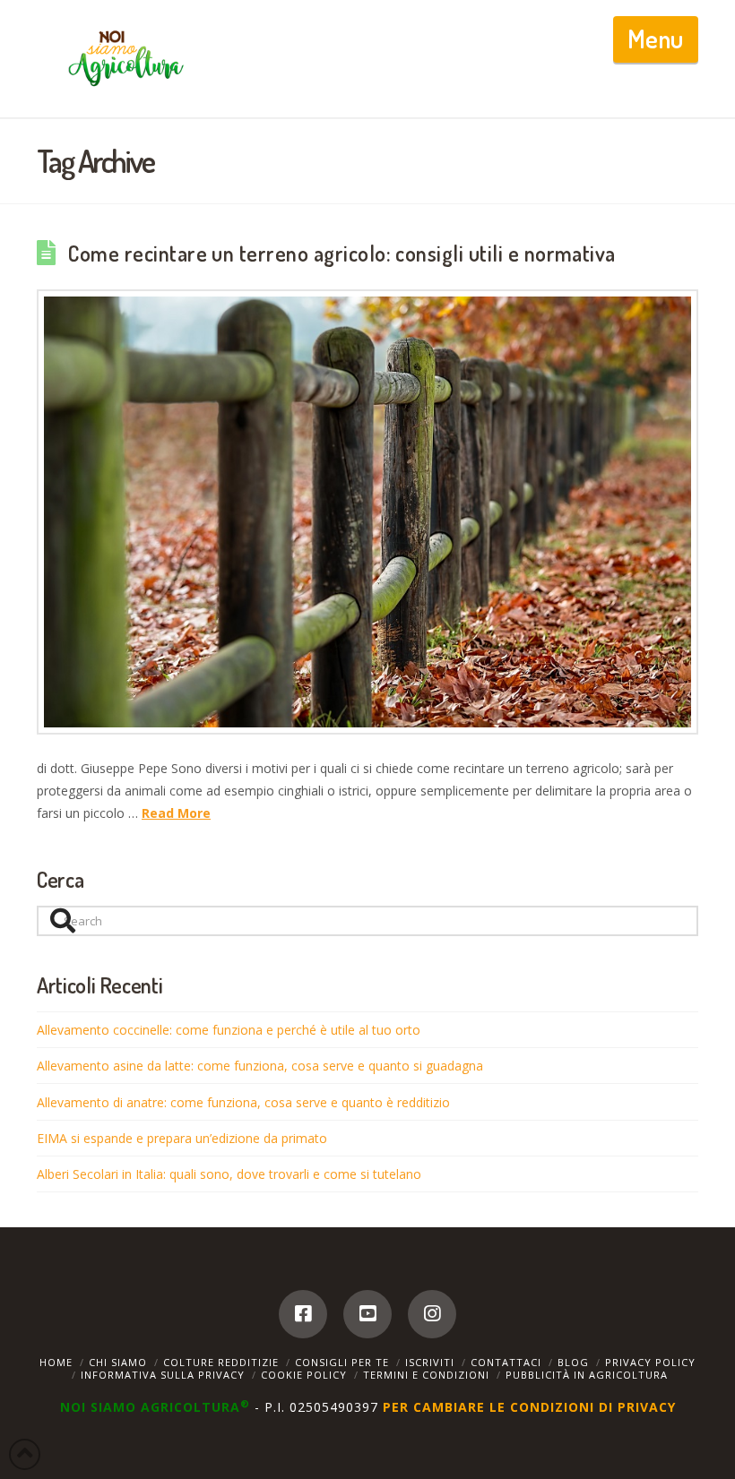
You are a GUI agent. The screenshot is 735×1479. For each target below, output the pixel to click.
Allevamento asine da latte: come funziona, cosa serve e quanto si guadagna (260, 1065)
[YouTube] (367, 1314)
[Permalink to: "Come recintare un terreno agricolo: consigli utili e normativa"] (367, 512)
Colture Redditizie (221, 1362)
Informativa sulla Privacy (163, 1374)
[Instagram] (432, 1314)
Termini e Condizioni (426, 1374)
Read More (176, 812)
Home (56, 1362)
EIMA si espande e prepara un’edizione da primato (182, 1138)
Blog (573, 1362)
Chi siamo (118, 1362)
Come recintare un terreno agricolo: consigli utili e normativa (342, 253)
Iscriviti (429, 1362)
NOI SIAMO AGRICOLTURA (155, 1406)
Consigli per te (342, 1362)
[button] (655, 39)
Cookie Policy (304, 1374)
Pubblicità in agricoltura (587, 1374)
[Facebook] (303, 1314)
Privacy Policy (650, 1362)
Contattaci (506, 1362)
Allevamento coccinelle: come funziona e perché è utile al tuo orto (228, 1029)
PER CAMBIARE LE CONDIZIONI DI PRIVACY (529, 1406)
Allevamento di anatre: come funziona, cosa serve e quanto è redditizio (243, 1102)
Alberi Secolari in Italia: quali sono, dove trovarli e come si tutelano (229, 1173)
